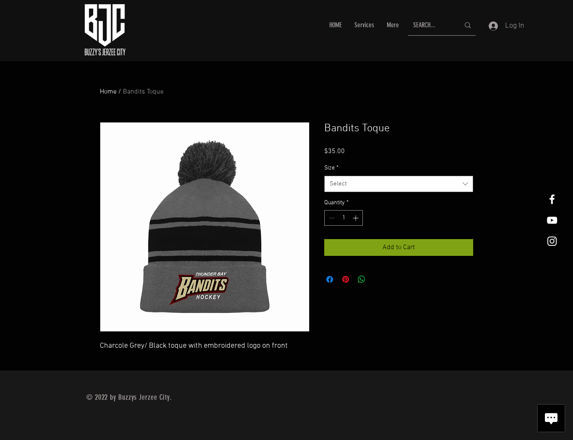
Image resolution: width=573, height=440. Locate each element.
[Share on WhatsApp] (362, 279)
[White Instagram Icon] (552, 241)
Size (331, 168)
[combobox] (398, 184)
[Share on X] (377, 279)
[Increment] (356, 218)
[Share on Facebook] (330, 279)
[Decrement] (331, 218)
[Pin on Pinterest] (346, 279)
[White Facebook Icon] (552, 199)
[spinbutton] (343, 218)
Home (108, 92)
